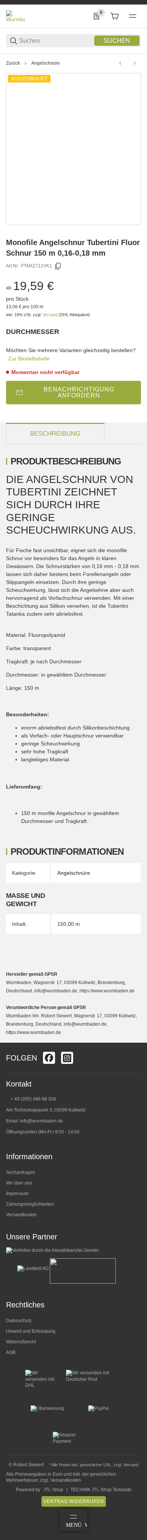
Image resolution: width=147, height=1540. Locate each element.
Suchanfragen (20, 1172)
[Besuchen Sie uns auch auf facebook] (49, 1058)
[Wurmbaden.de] (15, 16)
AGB (10, 1352)
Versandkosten (21, 1214)
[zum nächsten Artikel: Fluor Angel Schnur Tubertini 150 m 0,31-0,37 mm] (134, 63)
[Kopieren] (58, 266)
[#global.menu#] (132, 16)
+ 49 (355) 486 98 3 (31, 1099)
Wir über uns (19, 1183)
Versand (51, 314)
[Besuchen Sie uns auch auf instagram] (67, 1058)
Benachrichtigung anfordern (79, 392)
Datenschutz (19, 1320)
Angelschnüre (45, 63)
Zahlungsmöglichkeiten (30, 1204)
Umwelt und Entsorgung (30, 1331)
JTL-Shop (53, 1489)
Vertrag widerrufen (73, 1501)
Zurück (13, 63)
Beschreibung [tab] (55, 433)
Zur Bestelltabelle (29, 359)
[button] (135, 1040)
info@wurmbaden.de (41, 1121)
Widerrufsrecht (21, 1341)
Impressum (17, 1193)
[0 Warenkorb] (114, 16)
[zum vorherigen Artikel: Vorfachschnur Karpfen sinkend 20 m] (120, 63)
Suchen (117, 40)
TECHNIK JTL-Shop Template (101, 1489)
